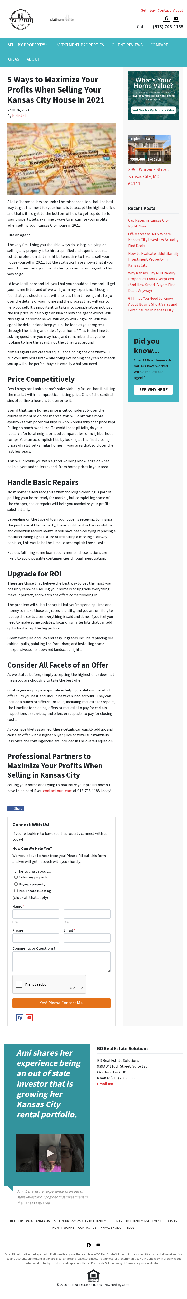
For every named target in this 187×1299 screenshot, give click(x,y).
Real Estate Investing (35, 891)
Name (18, 906)
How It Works (63, 1227)
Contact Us (87, 1227)
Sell (144, 10)
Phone (17, 930)
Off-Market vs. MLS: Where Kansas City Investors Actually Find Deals (153, 239)
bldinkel (19, 116)
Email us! (105, 1084)
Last (66, 922)
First (15, 922)
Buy (153, 10)
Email (69, 930)
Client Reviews (127, 45)
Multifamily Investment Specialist (152, 1221)
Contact (164, 10)
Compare (159, 45)
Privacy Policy (112, 1227)
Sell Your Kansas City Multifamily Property (88, 1221)
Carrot (126, 1284)
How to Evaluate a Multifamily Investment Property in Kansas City (153, 259)
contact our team (57, 791)
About (178, 10)
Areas (13, 59)
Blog (131, 1227)
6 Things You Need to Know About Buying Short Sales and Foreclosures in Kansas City (152, 304)
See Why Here (153, 390)
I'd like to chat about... (31, 871)
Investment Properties (79, 45)
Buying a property (32, 884)
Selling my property (33, 877)
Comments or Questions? (33, 948)
